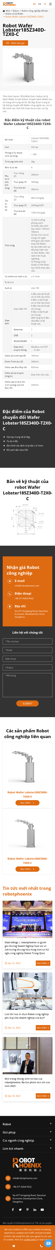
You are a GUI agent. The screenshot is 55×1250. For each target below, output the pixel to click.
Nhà (8, 10)
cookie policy (30, 1239)
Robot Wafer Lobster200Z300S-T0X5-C (27, 861)
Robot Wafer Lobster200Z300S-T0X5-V (27, 794)
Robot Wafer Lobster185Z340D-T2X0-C (24, 16)
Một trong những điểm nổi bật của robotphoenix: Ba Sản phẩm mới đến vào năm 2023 (27, 1082)
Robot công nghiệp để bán (35, 10)
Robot (16, 10)
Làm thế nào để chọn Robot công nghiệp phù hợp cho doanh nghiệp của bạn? (27, 1016)
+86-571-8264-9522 (24, 598)
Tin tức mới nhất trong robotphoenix (27, 891)
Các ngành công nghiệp (18, 1140)
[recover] (48, 1243)
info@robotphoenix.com (27, 585)
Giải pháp (9, 1132)
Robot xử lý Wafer (14, 13)
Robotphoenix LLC (25, 1223)
